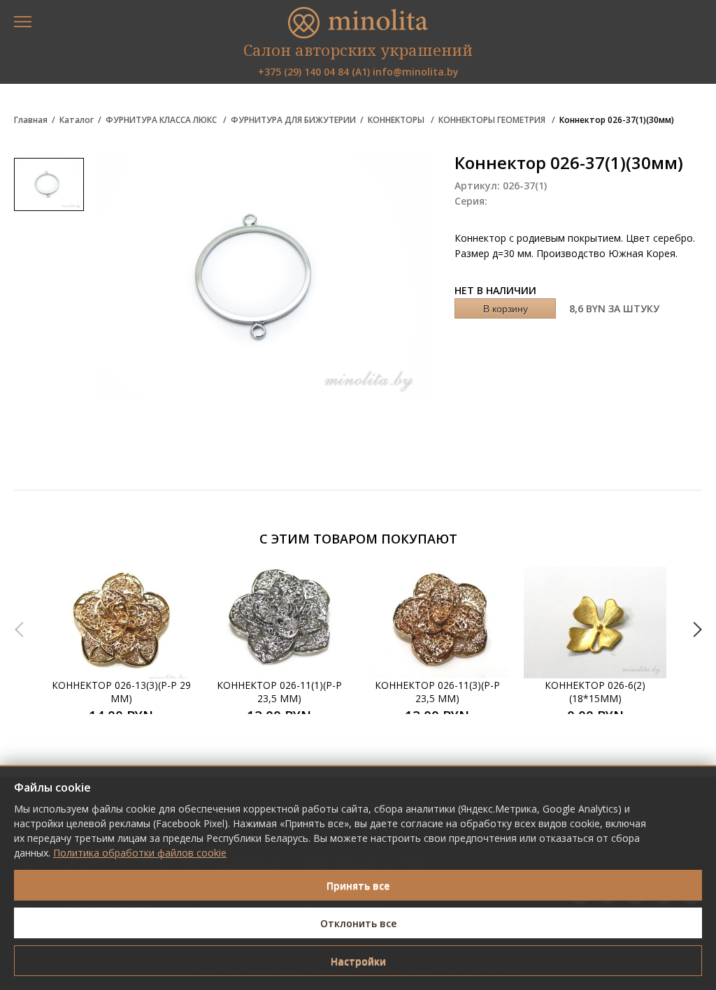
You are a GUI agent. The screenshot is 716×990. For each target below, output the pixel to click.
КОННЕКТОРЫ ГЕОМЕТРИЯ (492, 120)
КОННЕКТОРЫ (397, 120)
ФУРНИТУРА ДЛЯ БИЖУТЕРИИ (293, 120)
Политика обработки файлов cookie (140, 852)
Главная (31, 120)
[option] (121, 640)
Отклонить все (358, 923)
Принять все (358, 885)
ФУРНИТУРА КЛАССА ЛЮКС (162, 120)
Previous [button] (19, 629)
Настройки (358, 961)
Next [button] (697, 629)
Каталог (76, 120)
